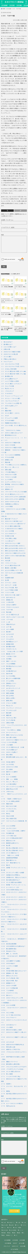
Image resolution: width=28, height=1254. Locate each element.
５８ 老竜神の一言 (7, 489)
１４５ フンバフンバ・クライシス (11, 708)
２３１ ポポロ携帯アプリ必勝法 (10, 961)
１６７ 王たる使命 (7, 769)
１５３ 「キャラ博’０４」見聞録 (11, 730)
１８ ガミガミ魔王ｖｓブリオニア (11, 383)
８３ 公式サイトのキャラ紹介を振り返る (13, 555)
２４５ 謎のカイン (7, 995)
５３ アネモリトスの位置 (8, 477)
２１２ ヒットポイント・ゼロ (10, 887)
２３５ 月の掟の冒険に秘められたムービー (14, 970)
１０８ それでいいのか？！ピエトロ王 (12, 617)
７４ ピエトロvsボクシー (8, 533)
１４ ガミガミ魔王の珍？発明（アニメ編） (14, 373)
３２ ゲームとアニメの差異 (9, 418)
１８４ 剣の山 (5, 813)
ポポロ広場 (8, 8)
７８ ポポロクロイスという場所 (10, 543)
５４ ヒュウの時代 (7, 479)
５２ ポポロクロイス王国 (8, 474)
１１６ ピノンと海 (7, 636)
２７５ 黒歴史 (5, 1091)
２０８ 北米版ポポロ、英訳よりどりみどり (14, 877)
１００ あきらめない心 (8, 597)
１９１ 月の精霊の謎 (7, 833)
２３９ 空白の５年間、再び (9, 980)
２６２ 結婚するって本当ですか (10, 1049)
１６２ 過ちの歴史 (7, 754)
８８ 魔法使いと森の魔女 (8, 568)
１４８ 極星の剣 (6, 715)
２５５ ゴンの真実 (7, 1027)
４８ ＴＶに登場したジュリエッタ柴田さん (14, 464)
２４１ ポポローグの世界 (8, 985)
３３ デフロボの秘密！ (8, 420)
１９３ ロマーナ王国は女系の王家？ (12, 838)
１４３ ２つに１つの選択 (8, 703)
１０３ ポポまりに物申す (8, 604)
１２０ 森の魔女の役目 (8, 646)
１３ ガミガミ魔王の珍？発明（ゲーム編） (14, 371)
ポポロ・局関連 (17, 1227)
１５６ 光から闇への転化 (8, 737)
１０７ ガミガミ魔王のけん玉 (10, 614)
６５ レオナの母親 (7, 506)
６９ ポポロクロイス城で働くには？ (12, 521)
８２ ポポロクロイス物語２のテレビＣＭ (13, 553)
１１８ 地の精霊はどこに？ (9, 641)
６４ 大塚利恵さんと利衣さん (10, 504)
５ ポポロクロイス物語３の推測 (10, 351)
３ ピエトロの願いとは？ (8, 346)
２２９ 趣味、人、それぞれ (9, 953)
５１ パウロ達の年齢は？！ (9, 472)
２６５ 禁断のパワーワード (9, 1061)
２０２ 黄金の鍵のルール (8, 860)
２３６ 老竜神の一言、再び (9, 973)
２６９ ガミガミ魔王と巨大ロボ (10, 1071)
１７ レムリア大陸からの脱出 (10, 381)
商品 (9, 1232)
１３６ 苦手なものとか (8, 686)
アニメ (17, 1225)
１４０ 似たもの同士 (7, 695)
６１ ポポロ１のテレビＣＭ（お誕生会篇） (14, 496)
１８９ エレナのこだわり (8, 828)
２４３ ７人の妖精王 (7, 990)
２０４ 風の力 (5, 865)
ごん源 (4, 1222)
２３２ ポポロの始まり (8, 963)
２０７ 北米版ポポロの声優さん (10, 875)
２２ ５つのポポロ (7, 393)
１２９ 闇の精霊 (6, 668)
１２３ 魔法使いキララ (8, 654)
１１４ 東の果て (6, 631)
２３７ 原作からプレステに (9, 975)
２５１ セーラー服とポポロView (11, 1015)
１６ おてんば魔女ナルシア (9, 378)
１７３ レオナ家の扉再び (8, 784)
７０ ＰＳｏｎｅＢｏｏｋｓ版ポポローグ (13, 523)
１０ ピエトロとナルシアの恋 (10, 364)
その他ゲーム (11, 1222)
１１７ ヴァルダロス (7, 639)
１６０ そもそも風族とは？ (9, 749)
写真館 (4, 1232)
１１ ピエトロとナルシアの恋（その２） (13, 366)
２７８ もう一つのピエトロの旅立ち (12, 1103)
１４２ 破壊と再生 (7, 700)
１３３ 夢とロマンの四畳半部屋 (10, 678)
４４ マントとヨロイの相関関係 (10, 455)
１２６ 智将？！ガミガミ (8, 661)
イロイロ (24, 1225)
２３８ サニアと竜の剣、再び (10, 978)
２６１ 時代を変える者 (8, 1047)
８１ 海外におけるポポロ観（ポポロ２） (13, 550)
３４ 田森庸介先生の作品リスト (10, 423)
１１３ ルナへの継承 (7, 629)
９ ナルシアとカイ (7, 361)
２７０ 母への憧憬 (7, 1074)
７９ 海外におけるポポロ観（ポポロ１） (13, 545)
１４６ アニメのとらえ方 (8, 710)
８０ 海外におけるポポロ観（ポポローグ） (14, 548)
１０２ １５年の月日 (7, 602)
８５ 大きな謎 (5, 560)
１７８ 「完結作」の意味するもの (11, 798)
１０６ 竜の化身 (6, 612)
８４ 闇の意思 (5, 558)
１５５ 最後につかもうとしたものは (12, 735)
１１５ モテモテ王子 (7, 634)
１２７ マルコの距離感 (8, 663)
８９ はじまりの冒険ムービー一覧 (11, 570)
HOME (3, 8)
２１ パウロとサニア (7, 391)
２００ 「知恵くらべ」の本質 (10, 855)
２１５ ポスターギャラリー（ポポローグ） (14, 897)
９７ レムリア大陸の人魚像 (9, 590)
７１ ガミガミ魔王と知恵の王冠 (10, 526)
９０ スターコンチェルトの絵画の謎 (12, 573)
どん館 (24, 1222)
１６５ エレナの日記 (7, 764)
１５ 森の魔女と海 (7, 376)
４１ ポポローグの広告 (8, 445)
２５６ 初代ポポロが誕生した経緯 (11, 1029)
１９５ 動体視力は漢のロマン (10, 843)
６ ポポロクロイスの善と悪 (9, 354)
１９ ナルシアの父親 (7, 386)
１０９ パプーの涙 (7, 619)
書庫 (14, 1232)
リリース (21, 1230)
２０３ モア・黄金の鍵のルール (10, 862)
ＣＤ (16, 1235)
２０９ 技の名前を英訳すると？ (10, 880)
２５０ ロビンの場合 (7, 1012)
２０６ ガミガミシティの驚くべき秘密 (12, 872)
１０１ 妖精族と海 (7, 600)
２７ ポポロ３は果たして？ (9, 405)
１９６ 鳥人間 (5, 845)
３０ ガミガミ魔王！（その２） (10, 413)
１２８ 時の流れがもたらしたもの (11, 666)
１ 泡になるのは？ (7, 342)
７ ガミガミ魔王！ (7, 356)
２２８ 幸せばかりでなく (8, 951)
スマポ (10, 1227)
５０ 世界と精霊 (6, 469)
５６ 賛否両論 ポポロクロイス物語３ (12, 484)
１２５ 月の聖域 (6, 659)
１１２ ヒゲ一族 (6, 627)
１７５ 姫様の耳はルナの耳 (9, 789)
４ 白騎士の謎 (5, 349)
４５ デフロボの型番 (7, 457)
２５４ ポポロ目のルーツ (8, 1025)
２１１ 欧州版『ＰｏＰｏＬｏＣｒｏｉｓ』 (14, 884)
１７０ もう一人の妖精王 (8, 776)
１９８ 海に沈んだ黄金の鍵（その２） (12, 850)
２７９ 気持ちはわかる (8, 1106)
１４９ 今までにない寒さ (8, 717)
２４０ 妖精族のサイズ (8, 983)
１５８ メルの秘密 (7, 745)
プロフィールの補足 (14, 1210)
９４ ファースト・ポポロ (8, 582)
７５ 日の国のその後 (7, 536)
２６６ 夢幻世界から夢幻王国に (10, 1064)
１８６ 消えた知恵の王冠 (8, 818)
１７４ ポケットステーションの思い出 (12, 786)
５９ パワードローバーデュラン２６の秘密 (14, 491)
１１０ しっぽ (5, 622)
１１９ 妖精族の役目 (7, 644)
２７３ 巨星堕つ (6, 1084)
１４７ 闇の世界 (6, 713)
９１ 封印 (4, 575)
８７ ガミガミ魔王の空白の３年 (10, 565)
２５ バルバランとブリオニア (10, 401)
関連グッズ (10, 1235)
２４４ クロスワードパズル (9, 993)
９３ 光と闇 (5, 580)
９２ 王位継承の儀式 (7, 577)
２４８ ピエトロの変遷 (8, 1005)
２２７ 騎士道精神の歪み (8, 948)
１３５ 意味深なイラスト (8, 683)
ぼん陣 (11, 1225)
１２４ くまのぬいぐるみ (8, 656)
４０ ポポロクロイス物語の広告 (10, 442)
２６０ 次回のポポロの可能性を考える (12, 1044)
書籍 (19, 1232)
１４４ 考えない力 (7, 705)
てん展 (18, 1222)
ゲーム (4, 1227)
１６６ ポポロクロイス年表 (9, 767)
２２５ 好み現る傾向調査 (8, 943)
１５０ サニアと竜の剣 (8, 720)
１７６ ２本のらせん (7, 791)
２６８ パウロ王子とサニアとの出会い (12, 1069)
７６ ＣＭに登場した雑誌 (8, 538)
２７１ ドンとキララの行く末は (10, 1076)
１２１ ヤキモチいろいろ (8, 649)
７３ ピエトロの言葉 (7, 531)
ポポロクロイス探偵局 (11, 1252)
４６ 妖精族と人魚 (7, 459)
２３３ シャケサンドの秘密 (9, 966)
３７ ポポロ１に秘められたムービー (12, 432)
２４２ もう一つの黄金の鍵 (9, 988)
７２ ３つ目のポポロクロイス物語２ (12, 528)
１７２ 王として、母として (9, 781)
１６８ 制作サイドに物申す (9, 772)
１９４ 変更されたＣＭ (8, 840)
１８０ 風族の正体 (7, 803)
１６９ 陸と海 (5, 774)
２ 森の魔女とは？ (7, 344)
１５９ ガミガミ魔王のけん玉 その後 (12, 747)
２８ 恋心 (4, 408)
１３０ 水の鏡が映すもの (8, 671)
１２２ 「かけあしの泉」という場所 (12, 651)
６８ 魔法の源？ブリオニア (9, 518)
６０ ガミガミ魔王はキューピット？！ (12, 494)
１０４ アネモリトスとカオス (10, 607)
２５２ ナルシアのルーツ (8, 1017)
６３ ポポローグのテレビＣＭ (10, 501)
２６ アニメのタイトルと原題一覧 (11, 403)
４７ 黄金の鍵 (5, 462)
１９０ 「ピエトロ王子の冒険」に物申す (13, 831)
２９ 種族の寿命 (6, 410)
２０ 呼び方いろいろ (7, 388)
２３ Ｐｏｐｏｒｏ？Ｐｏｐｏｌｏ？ (12, 396)
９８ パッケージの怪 (7, 592)
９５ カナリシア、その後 (8, 585)
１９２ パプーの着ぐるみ (8, 835)
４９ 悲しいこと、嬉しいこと (10, 467)
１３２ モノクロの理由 (8, 676)
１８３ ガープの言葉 (7, 811)
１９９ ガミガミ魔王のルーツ (10, 853)
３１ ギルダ (5, 415)
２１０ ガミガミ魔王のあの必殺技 (11, 882)
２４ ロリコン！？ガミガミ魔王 (10, 398)
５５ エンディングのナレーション (11, 482)
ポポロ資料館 (13, 1230)
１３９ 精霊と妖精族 (7, 693)
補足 (4, 1235)
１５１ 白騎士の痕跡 (7, 722)
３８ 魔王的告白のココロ (8, 435)
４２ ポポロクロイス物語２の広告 (11, 447)
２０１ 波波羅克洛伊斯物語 (9, 857)
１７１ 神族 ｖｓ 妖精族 (9, 779)
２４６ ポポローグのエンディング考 (12, 998)
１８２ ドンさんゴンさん (8, 808)
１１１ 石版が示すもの (8, 624)
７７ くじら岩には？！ (8, 541)
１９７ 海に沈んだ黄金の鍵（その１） (12, 848)
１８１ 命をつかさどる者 (8, 806)
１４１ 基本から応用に (8, 698)
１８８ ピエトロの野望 (8, 826)
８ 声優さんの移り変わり (8, 359)
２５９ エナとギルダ (7, 1042)
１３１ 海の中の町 (7, 673)
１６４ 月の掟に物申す (8, 762)
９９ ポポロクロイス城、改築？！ (11, 595)
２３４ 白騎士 (5, 968)
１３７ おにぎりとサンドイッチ (10, 688)
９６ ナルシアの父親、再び (9, 587)
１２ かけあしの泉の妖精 (8, 369)
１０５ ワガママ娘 (7, 609)
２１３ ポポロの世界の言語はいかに (12, 889)
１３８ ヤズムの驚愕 (7, 690)
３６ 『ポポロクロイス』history (10, 430)
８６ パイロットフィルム (8, 563)
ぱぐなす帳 (5, 1225)
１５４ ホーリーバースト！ (9, 732)
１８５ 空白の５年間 (7, 816)
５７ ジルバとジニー (7, 487)
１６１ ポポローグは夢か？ (9, 752)
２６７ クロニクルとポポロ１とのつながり (14, 1066)
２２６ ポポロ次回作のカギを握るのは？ (13, 946)
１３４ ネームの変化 (7, 681)
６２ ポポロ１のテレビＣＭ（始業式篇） (13, 499)
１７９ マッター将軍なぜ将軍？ (10, 801)
